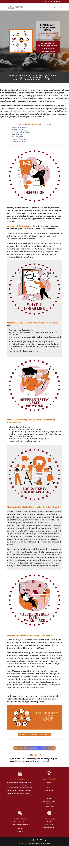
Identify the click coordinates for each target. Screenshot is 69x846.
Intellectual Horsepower (20, 127)
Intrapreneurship (17, 134)
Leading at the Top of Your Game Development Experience (24, 111)
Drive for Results (17, 137)
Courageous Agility (18, 130)
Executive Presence (19, 139)
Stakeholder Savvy (18, 141)
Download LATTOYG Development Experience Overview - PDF (34, 734)
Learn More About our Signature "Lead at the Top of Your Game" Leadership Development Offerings (47, 47)
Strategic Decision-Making (21, 132)
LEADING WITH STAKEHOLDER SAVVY (48, 27)
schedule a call (43, 761)
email (32, 761)
